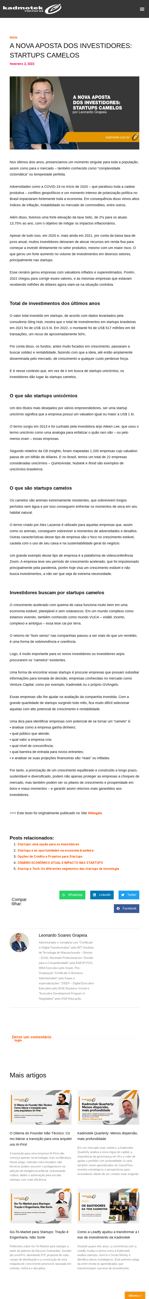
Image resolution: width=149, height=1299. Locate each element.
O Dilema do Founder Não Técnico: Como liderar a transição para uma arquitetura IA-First (41, 1138)
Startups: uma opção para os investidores (48, 844)
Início (13, 37)
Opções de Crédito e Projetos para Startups (49, 856)
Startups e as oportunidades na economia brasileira (55, 850)
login (18, 1040)
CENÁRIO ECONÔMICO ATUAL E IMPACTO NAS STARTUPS (60, 863)
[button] (142, 9)
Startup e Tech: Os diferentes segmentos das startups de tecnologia (68, 869)
